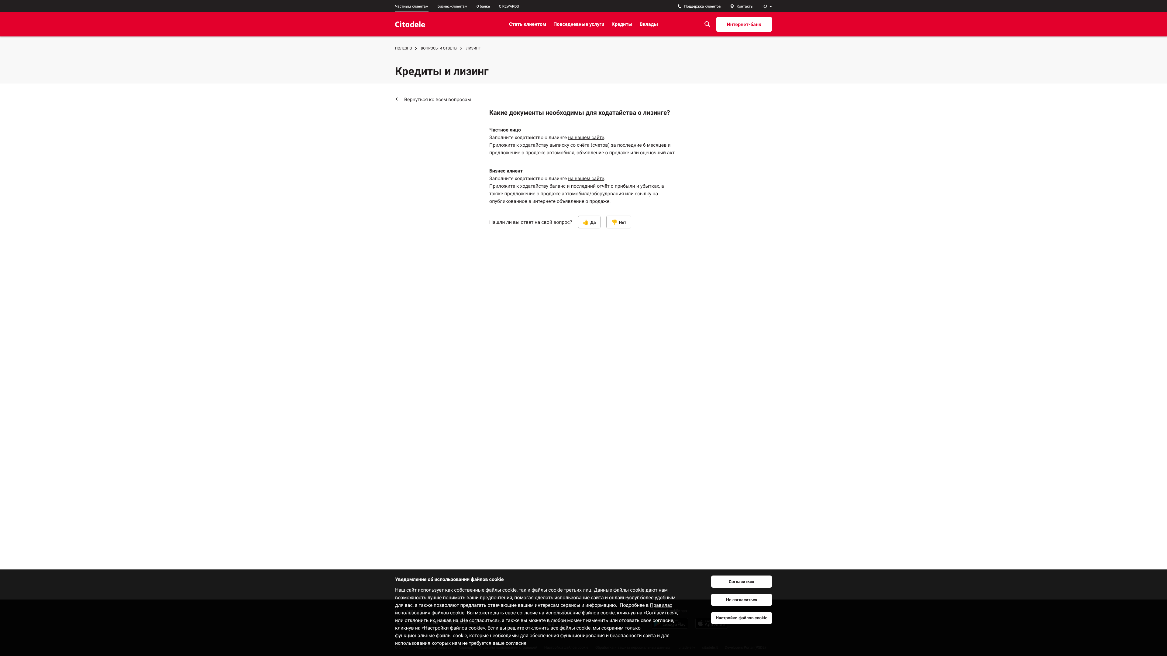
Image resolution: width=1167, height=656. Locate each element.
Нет (622, 222)
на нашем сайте (586, 137)
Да (593, 222)
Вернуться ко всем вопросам (437, 99)
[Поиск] (707, 24)
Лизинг (473, 48)
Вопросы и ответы (439, 48)
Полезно (403, 48)
